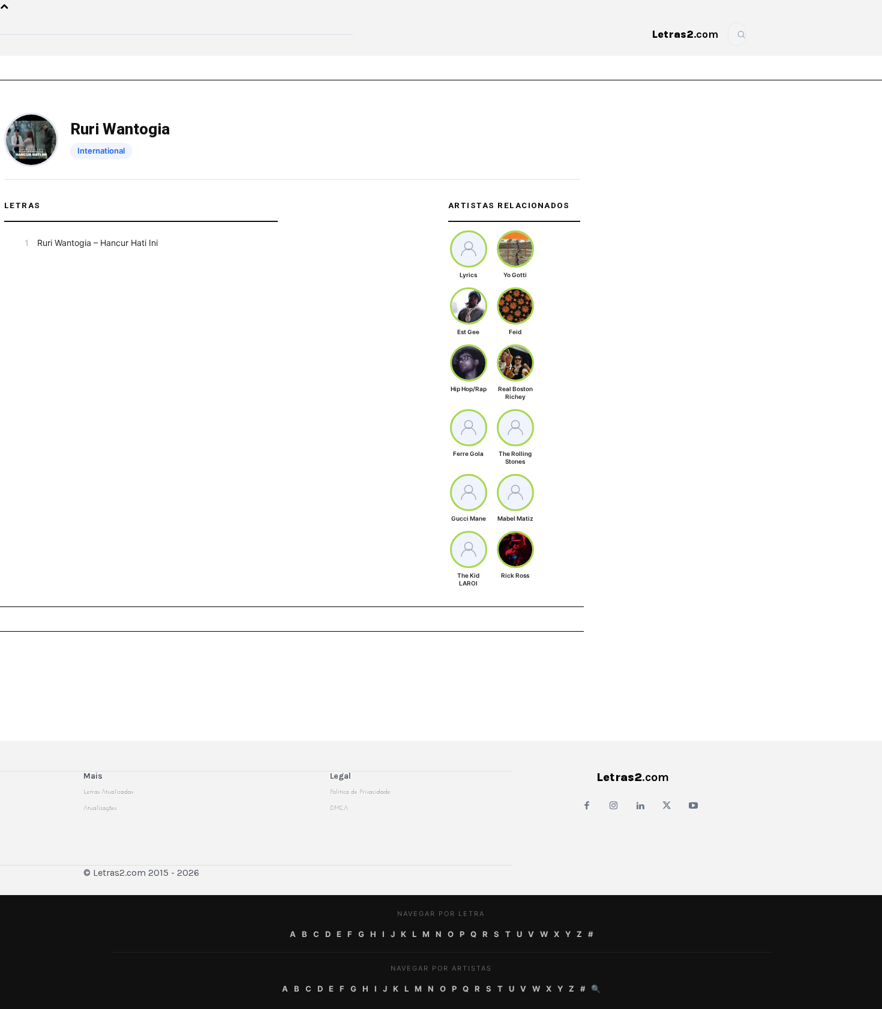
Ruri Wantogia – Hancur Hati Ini (97, 243)
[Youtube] (693, 806)
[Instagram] (613, 806)
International (101, 150)
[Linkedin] (639, 806)
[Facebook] (586, 806)
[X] (666, 806)
